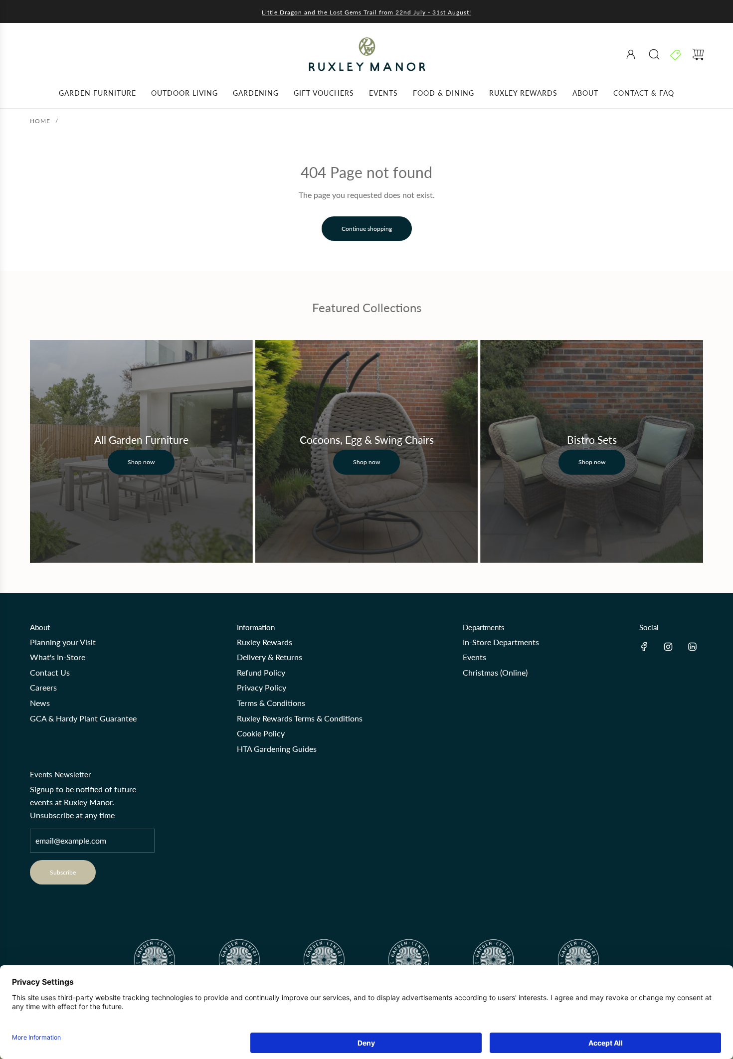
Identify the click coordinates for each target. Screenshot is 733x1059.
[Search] (654, 54)
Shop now (141, 462)
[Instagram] (668, 647)
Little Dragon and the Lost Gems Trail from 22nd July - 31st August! (366, 12)
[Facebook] (644, 647)
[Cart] (698, 54)
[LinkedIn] (692, 647)
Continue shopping (367, 228)
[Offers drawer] (676, 54)
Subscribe (63, 872)
